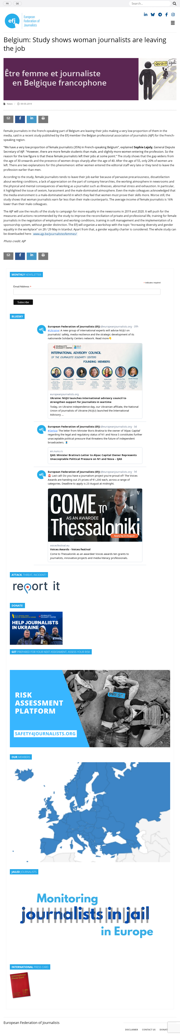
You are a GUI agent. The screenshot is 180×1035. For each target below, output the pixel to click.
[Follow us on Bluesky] (153, 14)
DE (17, 3)
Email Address (22, 286)
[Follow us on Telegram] (160, 14)
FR (7, 3)
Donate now (167, 1029)
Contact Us (149, 1029)
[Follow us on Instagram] (173, 14)
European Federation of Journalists (32, 1022)
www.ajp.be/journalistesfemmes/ (55, 234)
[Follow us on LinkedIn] (145, 14)
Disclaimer (131, 1029)
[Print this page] (43, 118)
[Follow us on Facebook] (166, 14)
